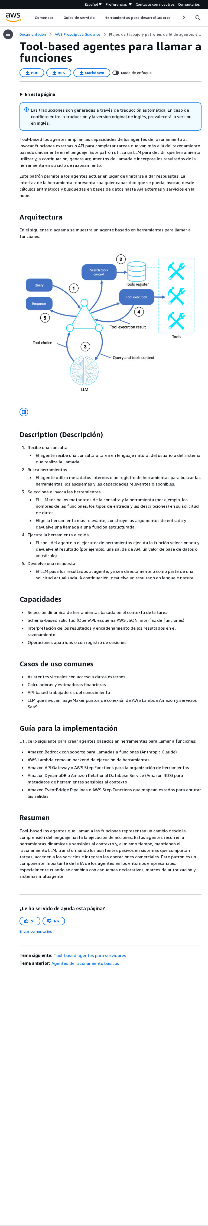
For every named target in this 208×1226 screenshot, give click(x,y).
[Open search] (198, 17)
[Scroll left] (30, 17)
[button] (37, 94)
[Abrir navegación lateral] (8, 34)
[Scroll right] (183, 17)
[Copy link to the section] (15, 217)
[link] (155, 34)
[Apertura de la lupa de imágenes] (24, 412)
